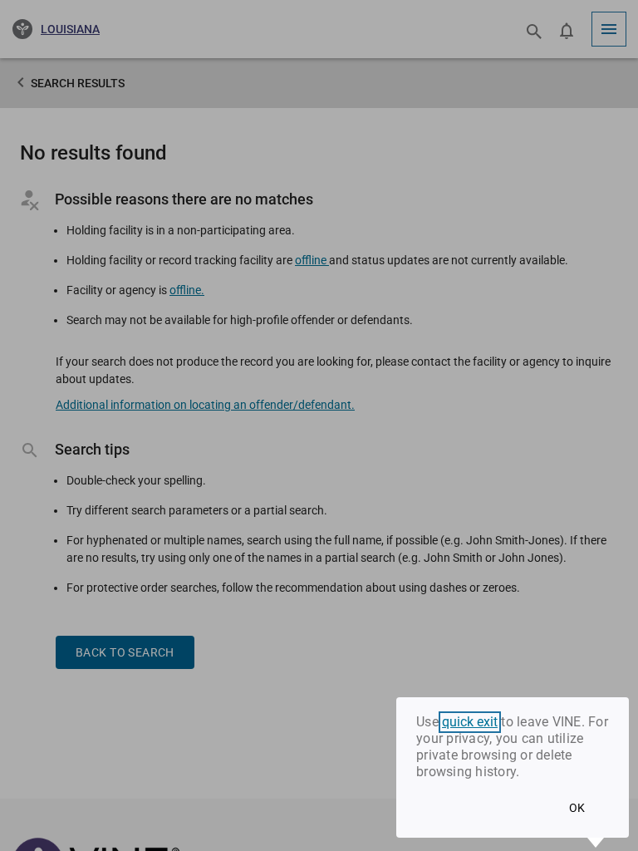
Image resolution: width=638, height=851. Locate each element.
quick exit (470, 722)
